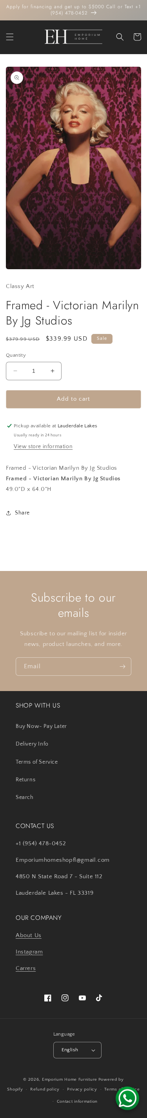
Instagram (29, 951)
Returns (25, 780)
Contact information (77, 1101)
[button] (9, 37)
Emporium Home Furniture (69, 1079)
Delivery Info (32, 744)
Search (25, 797)
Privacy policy (82, 1089)
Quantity (16, 355)
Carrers (26, 968)
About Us (29, 935)
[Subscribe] (122, 666)
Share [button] (22, 513)
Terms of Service (37, 762)
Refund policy (45, 1089)
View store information (43, 446)
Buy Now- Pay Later (41, 726)
